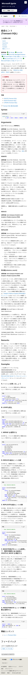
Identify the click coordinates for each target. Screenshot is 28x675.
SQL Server (12, 26)
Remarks (4, 45)
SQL (7, 26)
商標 (8, 673)
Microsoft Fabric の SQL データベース (11, 61)
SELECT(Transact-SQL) (10, 100)
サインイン (24, 16)
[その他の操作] (25, 26)
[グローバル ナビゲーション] (1, 16)
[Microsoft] (14, 16)
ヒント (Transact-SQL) (10, 635)
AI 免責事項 (4, 666)
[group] (14, 117)
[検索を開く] (19, 16)
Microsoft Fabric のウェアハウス (13, 58)
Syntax (4, 41)
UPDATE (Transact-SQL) (10, 102)
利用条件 (3, 673)
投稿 (2, 668)
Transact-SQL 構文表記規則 (10, 106)
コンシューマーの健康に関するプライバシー (11, 670)
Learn (2, 26)
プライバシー (8, 668)
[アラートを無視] (25, 2)
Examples (4, 47)
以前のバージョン (13, 666)
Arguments (5, 43)
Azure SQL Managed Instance (17, 54)
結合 (23, 151)
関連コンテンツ (6, 48)
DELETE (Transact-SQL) (10, 98)
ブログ (20, 666)
